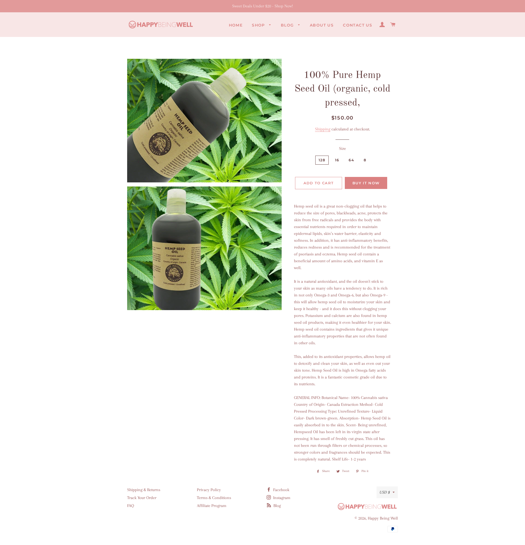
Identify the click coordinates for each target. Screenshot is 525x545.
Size (342, 148)
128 (322, 160)
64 (351, 160)
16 (337, 160)
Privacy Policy (209, 489)
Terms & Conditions (214, 497)
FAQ (130, 505)
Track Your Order (141, 497)
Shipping (322, 129)
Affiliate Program (211, 505)
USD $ (385, 492)
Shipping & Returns (143, 489)
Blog (288, 25)
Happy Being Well (383, 518)
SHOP (259, 25)
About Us (322, 25)
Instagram (281, 497)
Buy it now (366, 183)
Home (236, 25)
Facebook (280, 489)
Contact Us (357, 25)
